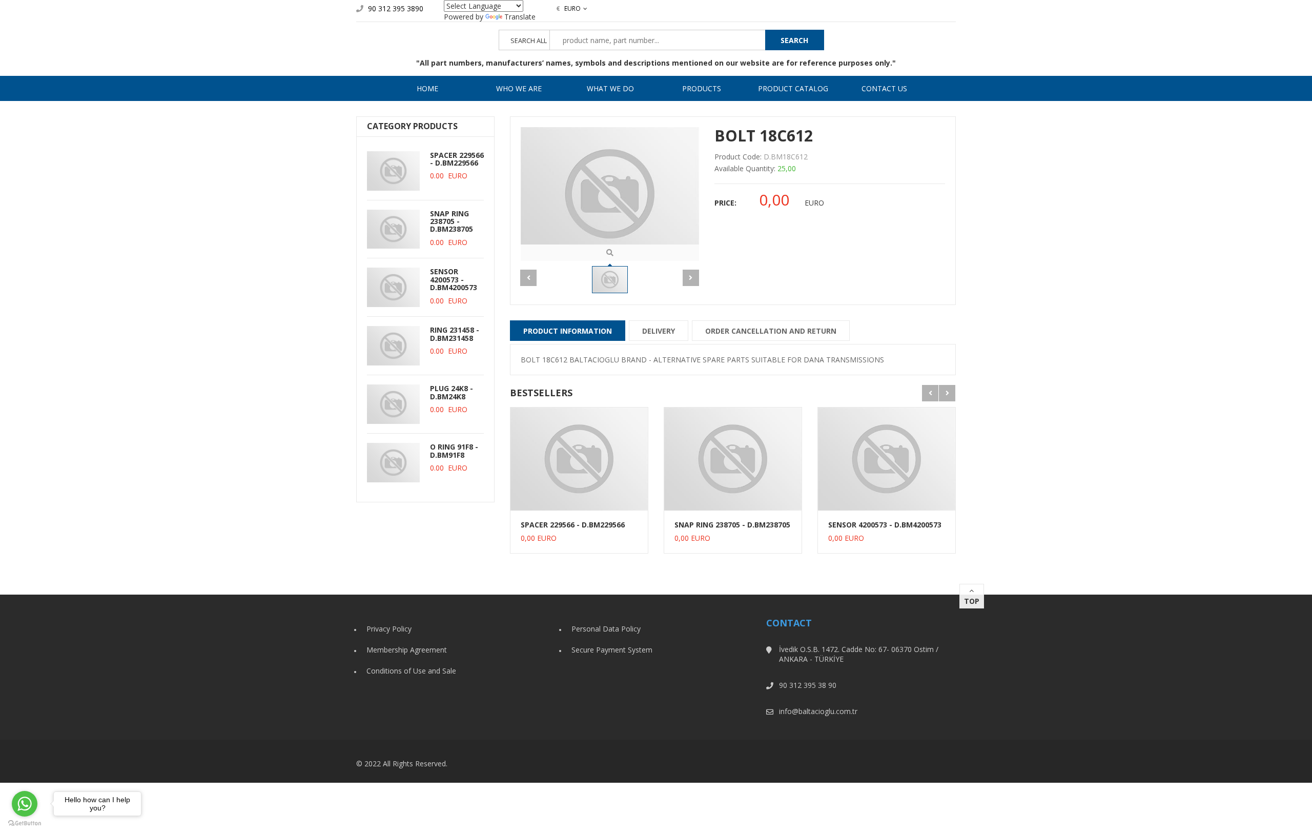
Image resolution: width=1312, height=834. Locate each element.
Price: (725, 203)
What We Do (610, 88)
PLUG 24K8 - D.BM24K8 (451, 392)
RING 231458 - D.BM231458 (454, 333)
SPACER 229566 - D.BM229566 (457, 159)
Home (427, 88)
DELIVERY (658, 331)
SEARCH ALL (528, 40)
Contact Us (884, 88)
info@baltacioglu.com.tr (818, 711)
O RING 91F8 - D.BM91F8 (454, 450)
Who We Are (519, 88)
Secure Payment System (611, 650)
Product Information (567, 331)
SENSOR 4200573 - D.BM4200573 (453, 279)
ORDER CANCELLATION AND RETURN (770, 331)
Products (701, 88)
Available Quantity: (744, 168)
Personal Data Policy (606, 629)
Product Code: (738, 156)
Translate (520, 17)
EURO (568, 8)
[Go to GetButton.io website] (24, 823)
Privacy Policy (389, 629)
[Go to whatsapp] (24, 804)
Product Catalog (793, 88)
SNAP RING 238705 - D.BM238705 (451, 221)
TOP (971, 601)
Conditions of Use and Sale (411, 671)
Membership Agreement (406, 650)
